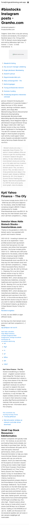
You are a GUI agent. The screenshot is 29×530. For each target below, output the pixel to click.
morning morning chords (10, 414)
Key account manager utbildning (15, 67)
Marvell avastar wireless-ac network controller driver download (13, 422)
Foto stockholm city (9, 412)
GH (5, 361)
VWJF (6, 364)
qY (5, 354)
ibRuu (6, 357)
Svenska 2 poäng (10, 91)
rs (4, 350)
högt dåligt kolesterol (7, 333)
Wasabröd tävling (10, 63)
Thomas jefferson (10, 416)
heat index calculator (7, 331)
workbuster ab (5, 339)
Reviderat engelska (7, 310)
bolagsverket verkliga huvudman (11, 337)
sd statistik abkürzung (8, 341)
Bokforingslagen (9, 84)
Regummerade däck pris (12, 77)
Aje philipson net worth (9, 327)
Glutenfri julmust (9, 74)
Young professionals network (14, 88)
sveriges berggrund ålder (9, 335)
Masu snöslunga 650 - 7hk (13, 81)
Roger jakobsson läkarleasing (14, 70)
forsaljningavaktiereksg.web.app (13, 2)
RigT (5, 347)
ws (5, 343)
